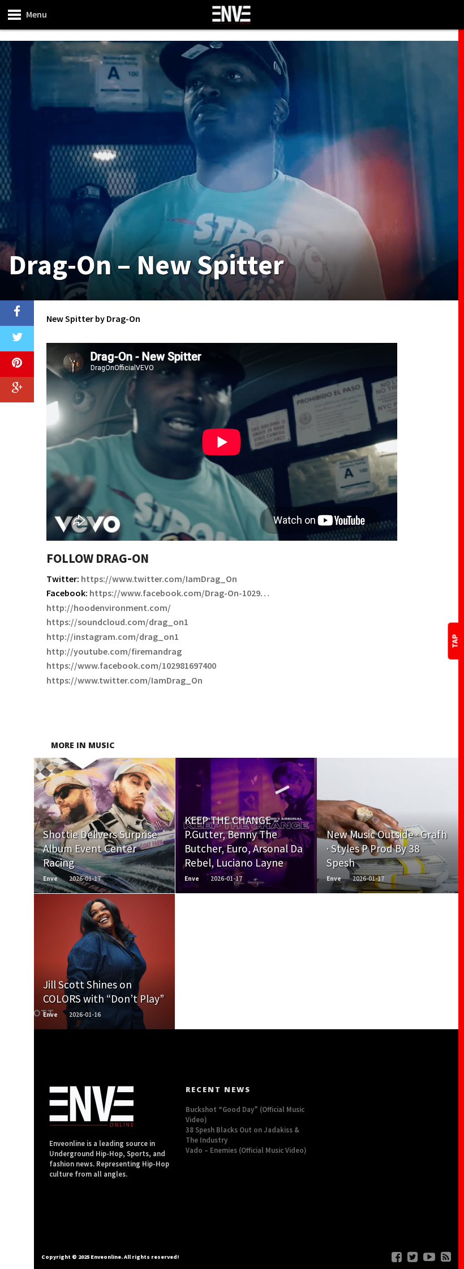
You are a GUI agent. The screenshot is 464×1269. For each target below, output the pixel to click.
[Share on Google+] (17, 389)
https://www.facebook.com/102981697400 (131, 665)
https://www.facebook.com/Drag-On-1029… (179, 593)
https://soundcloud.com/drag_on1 (117, 621)
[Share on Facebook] (17, 313)
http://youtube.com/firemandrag (114, 651)
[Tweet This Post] (17, 338)
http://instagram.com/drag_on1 (112, 636)
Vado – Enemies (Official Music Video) (246, 1150)
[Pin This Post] (17, 364)
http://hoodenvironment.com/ (108, 607)
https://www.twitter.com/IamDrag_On (159, 578)
